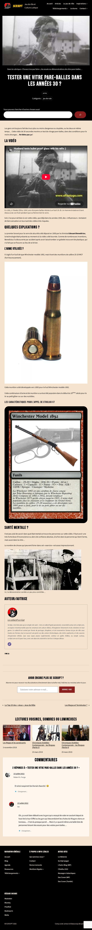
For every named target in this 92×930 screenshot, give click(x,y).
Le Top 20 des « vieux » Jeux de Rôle (20, 705)
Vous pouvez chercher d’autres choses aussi (22, 109)
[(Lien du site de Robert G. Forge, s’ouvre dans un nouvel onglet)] (7, 776)
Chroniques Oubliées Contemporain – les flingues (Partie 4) (73, 745)
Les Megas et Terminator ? (76, 705)
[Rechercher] (80, 114)
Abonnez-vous (67, 689)
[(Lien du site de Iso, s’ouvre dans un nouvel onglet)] (11, 806)
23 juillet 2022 (19, 774)
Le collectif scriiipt (16, 620)
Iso (18, 806)
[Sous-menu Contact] (86, 8)
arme (45, 93)
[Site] (9, 644)
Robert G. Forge (20, 777)
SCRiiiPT (17, 6)
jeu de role (47, 98)
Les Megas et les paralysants (14, 742)
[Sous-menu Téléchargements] (67, 8)
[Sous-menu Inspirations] (86, 3)
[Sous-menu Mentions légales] (43, 869)
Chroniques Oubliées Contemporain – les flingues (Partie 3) (43, 745)
